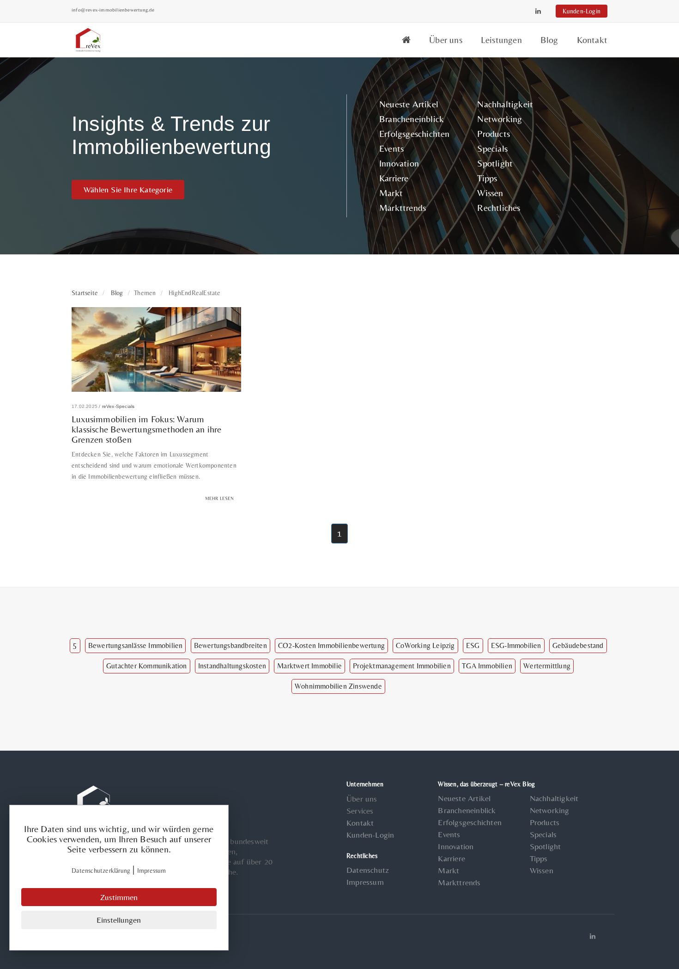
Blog (549, 40)
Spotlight (495, 163)
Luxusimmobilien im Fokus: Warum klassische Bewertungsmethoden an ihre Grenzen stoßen (146, 429)
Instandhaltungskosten (232, 665)
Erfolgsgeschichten (414, 133)
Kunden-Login (581, 11)
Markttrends (402, 207)
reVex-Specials (118, 406)
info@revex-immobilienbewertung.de (113, 9)
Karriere (394, 178)
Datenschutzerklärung (101, 870)
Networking (499, 118)
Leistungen (501, 40)
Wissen (490, 192)
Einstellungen (119, 920)
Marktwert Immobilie (309, 665)
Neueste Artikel (408, 104)
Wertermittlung (546, 665)
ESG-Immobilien (516, 645)
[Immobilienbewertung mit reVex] (89, 38)
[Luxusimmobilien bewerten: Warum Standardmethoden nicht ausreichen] (156, 348)
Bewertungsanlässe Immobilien (135, 645)
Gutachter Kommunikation (146, 665)
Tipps (487, 178)
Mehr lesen (219, 498)
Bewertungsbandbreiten (230, 645)
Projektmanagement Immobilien (402, 665)
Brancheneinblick (411, 118)
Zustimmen (119, 897)
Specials (492, 148)
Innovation (399, 163)
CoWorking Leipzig (425, 645)
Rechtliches (498, 207)
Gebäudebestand (578, 645)
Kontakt (592, 40)
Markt (391, 192)
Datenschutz (367, 870)
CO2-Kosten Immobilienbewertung (331, 645)
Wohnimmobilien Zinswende (338, 686)
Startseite (85, 292)
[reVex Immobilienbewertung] (406, 40)
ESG (473, 645)
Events (391, 148)
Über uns (445, 40)
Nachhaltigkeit (505, 104)
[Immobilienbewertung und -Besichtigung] (95, 801)
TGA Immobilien (487, 665)
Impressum (365, 882)
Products (493, 133)
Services (360, 810)
